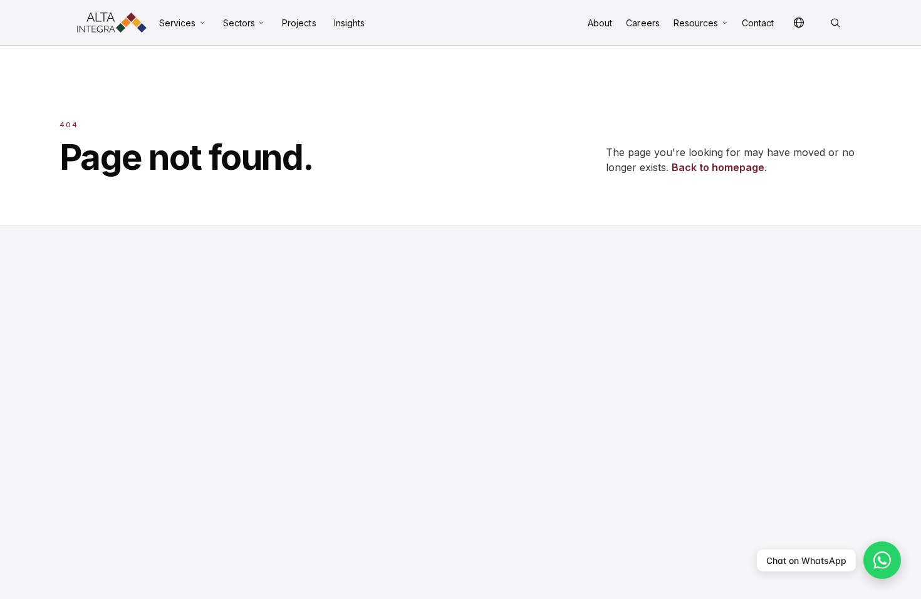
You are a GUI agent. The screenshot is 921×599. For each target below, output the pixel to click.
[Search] (835, 22)
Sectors (239, 23)
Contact (758, 23)
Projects (299, 23)
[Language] (799, 22)
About (600, 23)
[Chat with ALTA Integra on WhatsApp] (882, 560)
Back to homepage (718, 167)
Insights (349, 23)
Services (177, 23)
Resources (696, 23)
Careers (643, 23)
